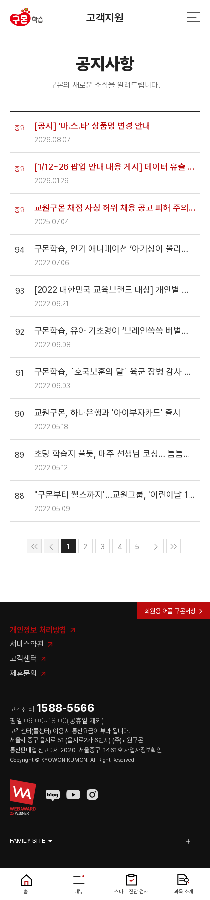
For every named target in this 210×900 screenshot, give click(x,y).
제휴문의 (23, 673)
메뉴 (78, 891)
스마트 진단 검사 (131, 891)
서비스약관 (27, 644)
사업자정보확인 (143, 750)
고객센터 (23, 658)
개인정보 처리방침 (38, 629)
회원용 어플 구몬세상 (170, 610)
